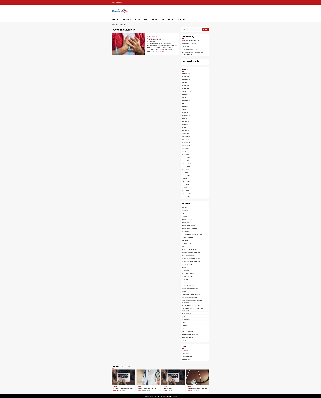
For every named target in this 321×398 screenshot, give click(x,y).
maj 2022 (184, 118)
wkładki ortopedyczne (188, 331)
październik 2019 (186, 163)
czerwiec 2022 (186, 115)
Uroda (162, 19)
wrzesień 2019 (186, 166)
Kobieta (146, 19)
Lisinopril (184, 267)
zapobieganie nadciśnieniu (189, 337)
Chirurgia (184, 216)
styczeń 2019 (185, 190)
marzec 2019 (185, 184)
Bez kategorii (185, 210)
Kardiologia (115, 19)
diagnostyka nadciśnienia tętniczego (192, 234)
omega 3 (184, 282)
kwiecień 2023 (186, 106)
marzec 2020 (185, 148)
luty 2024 (184, 97)
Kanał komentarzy (187, 356)
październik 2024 (186, 91)
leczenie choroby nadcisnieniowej (191, 258)
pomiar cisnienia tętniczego (189, 297)
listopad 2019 (185, 160)
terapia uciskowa (186, 319)
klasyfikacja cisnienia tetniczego (191, 252)
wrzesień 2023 (186, 100)
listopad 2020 (185, 133)
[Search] (208, 19)
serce (183, 316)
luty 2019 (184, 187)
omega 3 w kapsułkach (188, 285)
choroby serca (186, 222)
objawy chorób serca (187, 276)
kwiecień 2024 (186, 94)
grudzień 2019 (186, 157)
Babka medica (185, 46)
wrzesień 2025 (186, 79)
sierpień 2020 (185, 139)
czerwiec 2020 (186, 142)
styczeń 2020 (185, 154)
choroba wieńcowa (187, 219)
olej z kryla (185, 279)
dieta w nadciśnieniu (187, 237)
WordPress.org (186, 359)
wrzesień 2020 (186, 136)
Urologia (137, 19)
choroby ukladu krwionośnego (190, 228)
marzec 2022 (185, 121)
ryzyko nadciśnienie (152, 36)
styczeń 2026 (185, 76)
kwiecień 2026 (186, 73)
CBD (183, 213)
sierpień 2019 (185, 169)
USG (183, 328)
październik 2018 (186, 193)
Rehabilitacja (126, 19)
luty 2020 (184, 151)
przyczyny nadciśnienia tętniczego (191, 305)
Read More (162, 51)
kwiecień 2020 (186, 145)
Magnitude (166, 396)
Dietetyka (170, 19)
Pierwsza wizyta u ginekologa (190, 49)
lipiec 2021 (185, 127)
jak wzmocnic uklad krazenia (189, 249)
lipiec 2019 (185, 172)
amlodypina (185, 207)
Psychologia (181, 19)
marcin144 (149, 41)
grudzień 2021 (186, 124)
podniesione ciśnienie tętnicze (190, 288)
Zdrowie (154, 19)
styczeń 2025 (185, 85)
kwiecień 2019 (186, 181)
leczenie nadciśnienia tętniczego (191, 261)
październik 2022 (186, 109)
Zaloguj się (185, 350)
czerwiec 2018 (186, 196)
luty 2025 (184, 82)
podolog (184, 291)
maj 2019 (184, 178)
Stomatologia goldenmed (189, 43)
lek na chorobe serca (187, 264)
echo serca (185, 240)
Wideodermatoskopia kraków (190, 40)
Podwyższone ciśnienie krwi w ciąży (191, 294)
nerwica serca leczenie (188, 273)
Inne (183, 246)
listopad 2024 (185, 88)
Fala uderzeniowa (187, 243)
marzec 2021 (185, 130)
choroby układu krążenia (188, 225)
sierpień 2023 (185, 103)
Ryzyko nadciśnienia (128, 44)
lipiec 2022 (185, 112)
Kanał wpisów (185, 353)
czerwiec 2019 (186, 175)
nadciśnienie (185, 270)
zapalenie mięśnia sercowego (190, 334)
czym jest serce (186, 231)
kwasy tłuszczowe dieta (188, 255)
